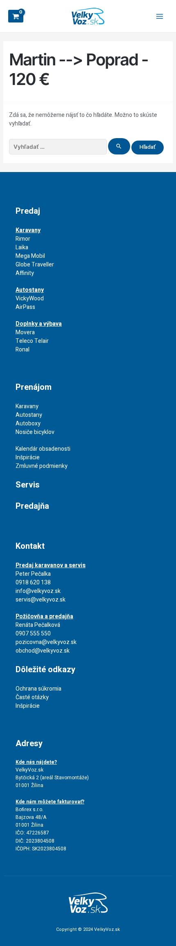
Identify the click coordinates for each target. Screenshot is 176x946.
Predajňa (32, 506)
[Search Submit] (119, 146)
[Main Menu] (159, 16)
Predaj (28, 211)
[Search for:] (70, 147)
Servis (28, 485)
